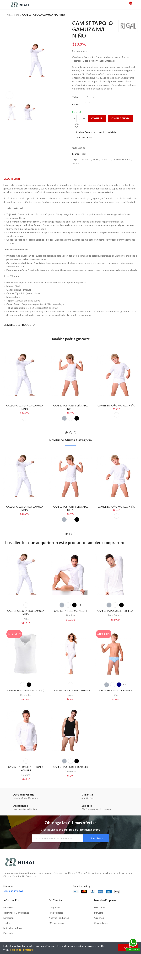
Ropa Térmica (115, 615)
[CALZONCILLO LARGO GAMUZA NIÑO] (24, 375)
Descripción (11, 178)
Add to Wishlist (108, 132)
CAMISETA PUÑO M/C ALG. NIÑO (116, 405)
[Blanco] (87, 104)
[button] (6, 60)
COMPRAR (96, 118)
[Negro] (76, 418)
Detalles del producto (19, 324)
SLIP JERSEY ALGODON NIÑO (115, 690)
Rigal (83, 153)
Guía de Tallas (84, 137)
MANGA (126, 159)
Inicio (26, 618)
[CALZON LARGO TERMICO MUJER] (70, 654)
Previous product (126, 15)
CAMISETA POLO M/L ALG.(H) (70, 610)
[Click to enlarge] (9, 95)
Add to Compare (85, 132)
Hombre (70, 615)
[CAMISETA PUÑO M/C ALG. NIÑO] (116, 375)
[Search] (123, 4)
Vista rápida (37, 368)
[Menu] (5, 4)
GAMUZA (106, 159)
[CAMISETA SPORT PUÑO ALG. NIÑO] (70, 375)
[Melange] (64, 418)
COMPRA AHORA (120, 118)
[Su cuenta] (136, 4)
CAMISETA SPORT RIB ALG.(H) (70, 766)
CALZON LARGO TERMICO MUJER (70, 690)
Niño (115, 694)
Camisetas (25, 694)
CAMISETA (85, 159)
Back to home (130, 15)
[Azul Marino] (119, 684)
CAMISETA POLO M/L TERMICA (115, 610)
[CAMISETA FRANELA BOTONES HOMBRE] (25, 730)
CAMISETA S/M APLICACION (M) (25, 690)
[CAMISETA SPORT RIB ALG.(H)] (70, 730)
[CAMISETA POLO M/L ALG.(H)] (70, 574)
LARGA (117, 159)
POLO (96, 159)
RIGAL (76, 163)
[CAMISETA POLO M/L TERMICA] (115, 574)
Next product (135, 15)
